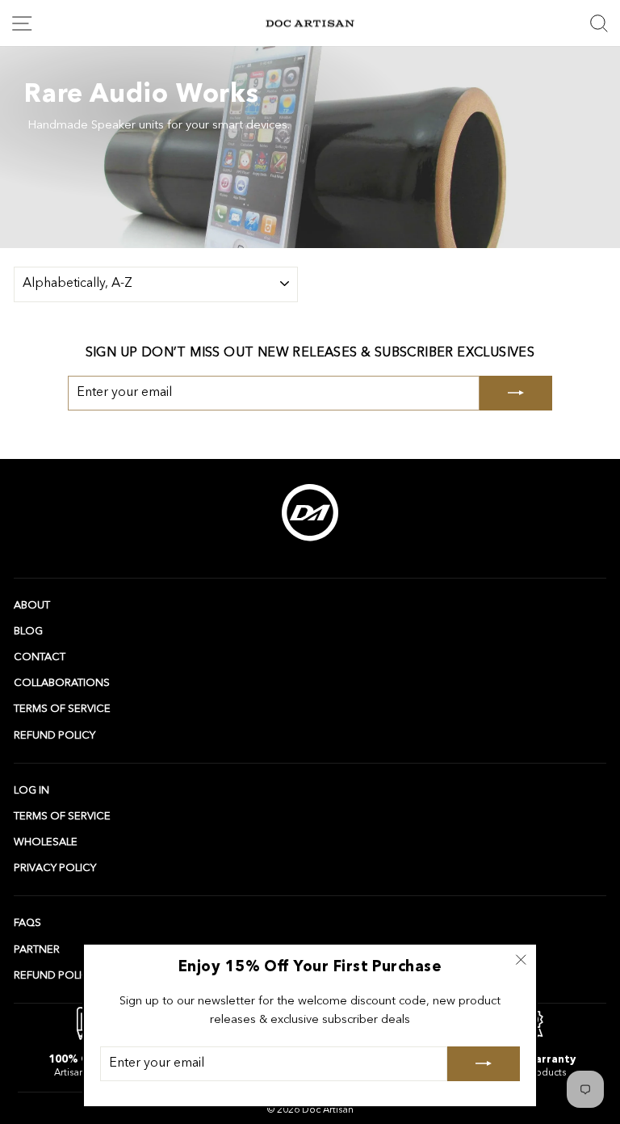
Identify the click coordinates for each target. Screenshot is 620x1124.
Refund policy (54, 735)
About (32, 605)
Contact (39, 657)
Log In (31, 790)
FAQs (27, 923)
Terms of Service (62, 709)
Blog (28, 631)
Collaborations (62, 683)
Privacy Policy (55, 868)
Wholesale (46, 842)
